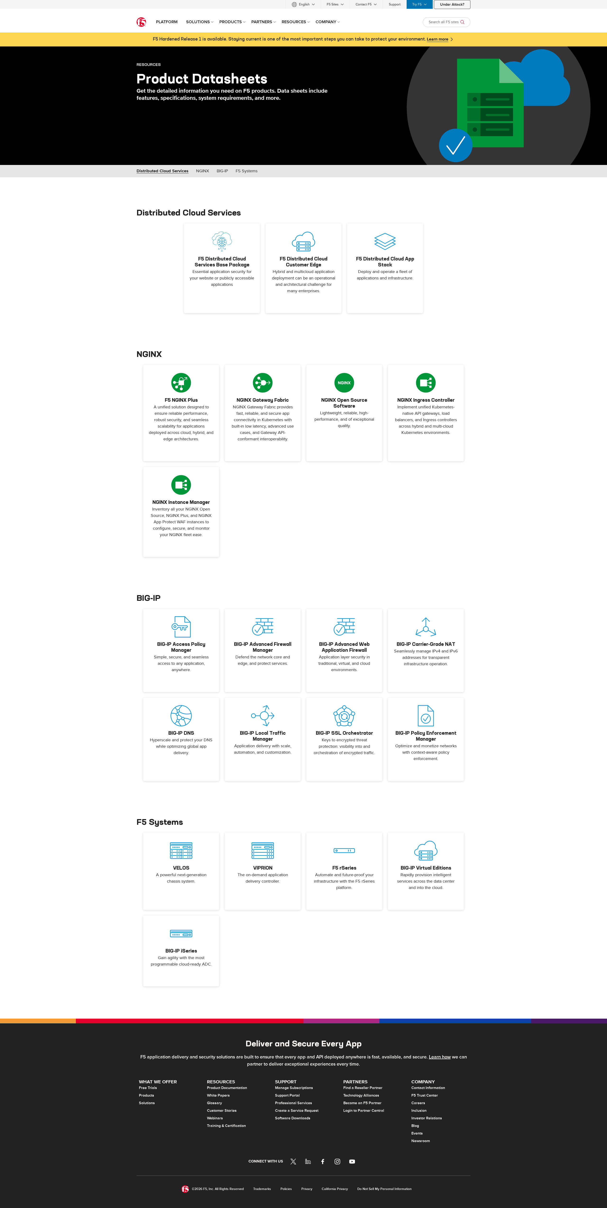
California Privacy (335, 1189)
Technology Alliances (361, 1095)
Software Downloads (292, 1118)
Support (394, 4)
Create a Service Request (296, 1110)
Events (417, 1133)
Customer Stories (222, 1110)
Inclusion (419, 1110)
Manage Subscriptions (294, 1087)
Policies (286, 1189)
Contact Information (428, 1087)
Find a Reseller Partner (362, 1087)
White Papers (218, 1095)
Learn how (440, 1057)
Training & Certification (226, 1125)
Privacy (306, 1189)
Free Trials (148, 1087)
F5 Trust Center (424, 1095)
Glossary (214, 1103)
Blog (415, 1125)
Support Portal (287, 1095)
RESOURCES (149, 64)
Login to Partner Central (363, 1110)
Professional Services (293, 1103)
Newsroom (420, 1141)
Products (146, 1095)
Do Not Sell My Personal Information (384, 1189)
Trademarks (262, 1189)
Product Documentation (227, 1087)
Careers (418, 1103)
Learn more (437, 39)
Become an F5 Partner (362, 1103)
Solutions (147, 1103)
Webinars (215, 1118)
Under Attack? (452, 4)
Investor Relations (426, 1118)
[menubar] (303, 4)
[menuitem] (303, 4)
